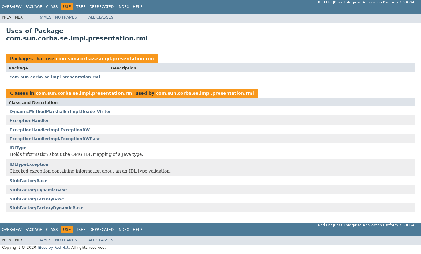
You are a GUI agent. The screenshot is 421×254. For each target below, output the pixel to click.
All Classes (100, 17)
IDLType (18, 147)
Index (123, 7)
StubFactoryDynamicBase (38, 190)
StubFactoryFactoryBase (37, 199)
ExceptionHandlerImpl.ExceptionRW (50, 129)
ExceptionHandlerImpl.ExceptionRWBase (55, 138)
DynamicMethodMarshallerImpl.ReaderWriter (60, 111)
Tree (81, 7)
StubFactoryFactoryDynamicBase (47, 208)
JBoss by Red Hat (53, 247)
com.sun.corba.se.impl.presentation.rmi (105, 58)
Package (33, 7)
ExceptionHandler (29, 120)
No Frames (66, 17)
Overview (12, 7)
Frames (43, 17)
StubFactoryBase (28, 180)
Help (137, 7)
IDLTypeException (29, 164)
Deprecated (101, 7)
